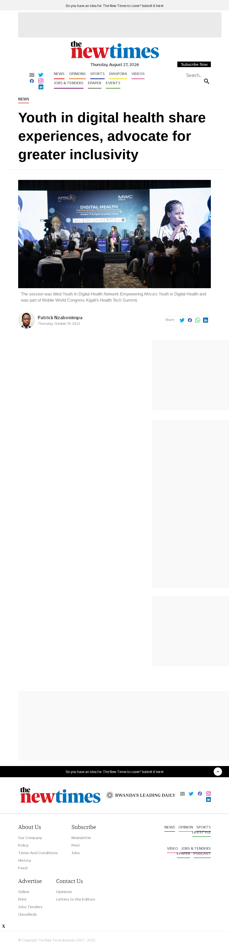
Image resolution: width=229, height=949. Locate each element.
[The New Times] (114, 57)
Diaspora (118, 73)
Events (113, 83)
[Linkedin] (41, 87)
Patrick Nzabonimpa (60, 317)
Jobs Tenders (30, 907)
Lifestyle (201, 832)
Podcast (202, 853)
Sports (97, 73)
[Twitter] (40, 75)
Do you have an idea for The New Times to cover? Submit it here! (114, 6)
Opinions (77, 73)
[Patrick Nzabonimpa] (26, 327)
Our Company (30, 837)
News (59, 73)
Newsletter (81, 837)
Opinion (185, 827)
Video (172, 848)
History (24, 860)
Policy (23, 845)
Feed (22, 868)
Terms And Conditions (38, 853)
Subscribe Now (194, 64)
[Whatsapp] (197, 320)
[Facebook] (31, 81)
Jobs (75, 853)
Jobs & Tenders (69, 83)
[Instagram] (40, 81)
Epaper (94, 83)
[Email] (31, 75)
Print (75, 845)
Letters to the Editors (75, 899)
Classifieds (27, 914)
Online (23, 891)
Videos (138, 73)
